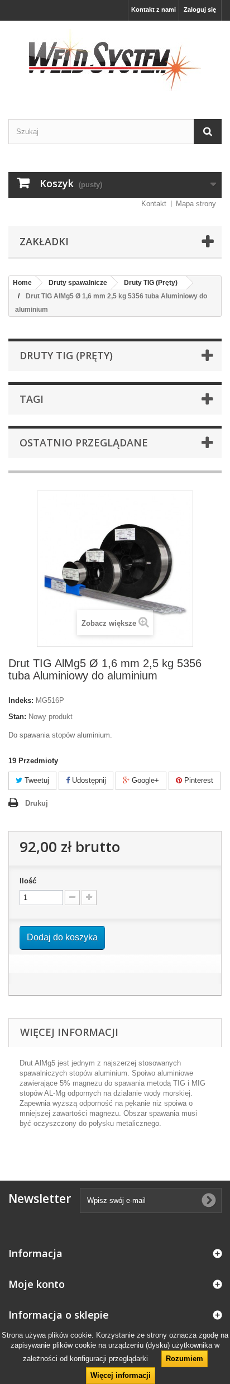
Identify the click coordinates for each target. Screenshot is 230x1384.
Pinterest (197, 780)
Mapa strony (196, 203)
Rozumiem (184, 1358)
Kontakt (153, 203)
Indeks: (20, 700)
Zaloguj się (200, 9)
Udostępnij (88, 780)
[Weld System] (115, 60)
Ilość (28, 881)
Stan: (17, 716)
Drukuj (36, 803)
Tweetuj (35, 780)
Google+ (144, 780)
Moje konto (36, 1284)
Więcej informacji (120, 1375)
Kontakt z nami (153, 9)
